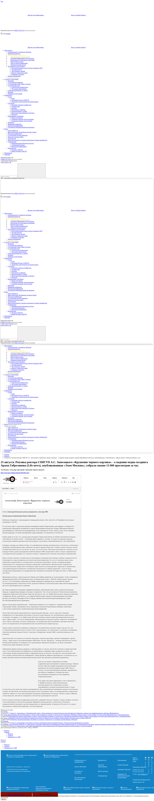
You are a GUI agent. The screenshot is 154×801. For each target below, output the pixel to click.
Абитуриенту (8, 50)
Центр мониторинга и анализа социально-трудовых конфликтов (27, 140)
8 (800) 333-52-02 (19, 30)
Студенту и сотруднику (11, 79)
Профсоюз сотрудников (15, 93)
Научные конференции (15, 134)
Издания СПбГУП (17, 150)
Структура (11, 103)
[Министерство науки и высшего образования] (89, 788)
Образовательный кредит (18, 65)
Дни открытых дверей (18, 71)
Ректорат (14, 108)
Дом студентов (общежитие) (19, 63)
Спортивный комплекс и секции (18, 90)
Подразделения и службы (19, 111)
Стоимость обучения (79, 772)
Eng (2, 1)
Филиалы (14, 114)
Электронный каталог (18, 145)
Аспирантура (12, 138)
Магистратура (103, 771)
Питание (10, 92)
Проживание (8, 153)
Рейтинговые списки (17, 61)
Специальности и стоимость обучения (19, 52)
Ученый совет (15, 106)
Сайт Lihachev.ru (13, 130)
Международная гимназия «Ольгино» (22, 113)
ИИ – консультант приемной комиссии (12, 178)
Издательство (12, 148)
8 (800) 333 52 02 (6, 159)
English (8, 33)
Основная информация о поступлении (22, 58)
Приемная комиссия (14, 53)
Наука (6, 129)
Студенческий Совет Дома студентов (19, 84)
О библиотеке (12, 142)
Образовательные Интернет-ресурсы (22, 143)
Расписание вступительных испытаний (23, 60)
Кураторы (11, 81)
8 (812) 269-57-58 (6, 162)
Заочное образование (14, 76)
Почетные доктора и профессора (21, 105)
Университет (8, 95)
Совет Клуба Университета (19, 87)
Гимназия (7, 154)
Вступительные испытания (80, 778)
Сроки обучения (80, 767)
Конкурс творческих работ (19, 73)
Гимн (13, 98)
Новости (7, 456)
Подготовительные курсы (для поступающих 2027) (27, 68)
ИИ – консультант (45, 794)
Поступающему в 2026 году (16, 55)
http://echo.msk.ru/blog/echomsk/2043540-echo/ (15, 473)
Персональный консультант (16, 794)
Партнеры (11, 122)
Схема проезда (122, 765)
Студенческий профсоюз (15, 82)
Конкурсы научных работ (15, 137)
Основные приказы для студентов (21, 121)
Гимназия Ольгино (123, 769)
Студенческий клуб (14, 85)
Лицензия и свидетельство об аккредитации (24, 101)
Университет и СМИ (14, 737)
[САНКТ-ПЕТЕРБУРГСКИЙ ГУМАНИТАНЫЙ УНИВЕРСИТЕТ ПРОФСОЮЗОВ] (40, 756)
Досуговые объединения (18, 89)
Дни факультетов (16, 69)
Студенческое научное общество (18, 135)
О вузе (10, 97)
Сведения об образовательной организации (21, 127)
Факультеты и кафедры (18, 109)
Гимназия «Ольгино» (17, 74)
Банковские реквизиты (15, 124)
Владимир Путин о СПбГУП (20, 100)
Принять (3, 799)
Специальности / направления (81, 761)
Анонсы (10, 735)
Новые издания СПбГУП (19, 151)
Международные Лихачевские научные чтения (22, 132)
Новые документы (17, 117)
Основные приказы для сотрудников (22, 119)
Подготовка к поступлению (16, 66)
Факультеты (102, 760)
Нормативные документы (16, 116)
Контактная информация (15, 125)
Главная (6, 454)
